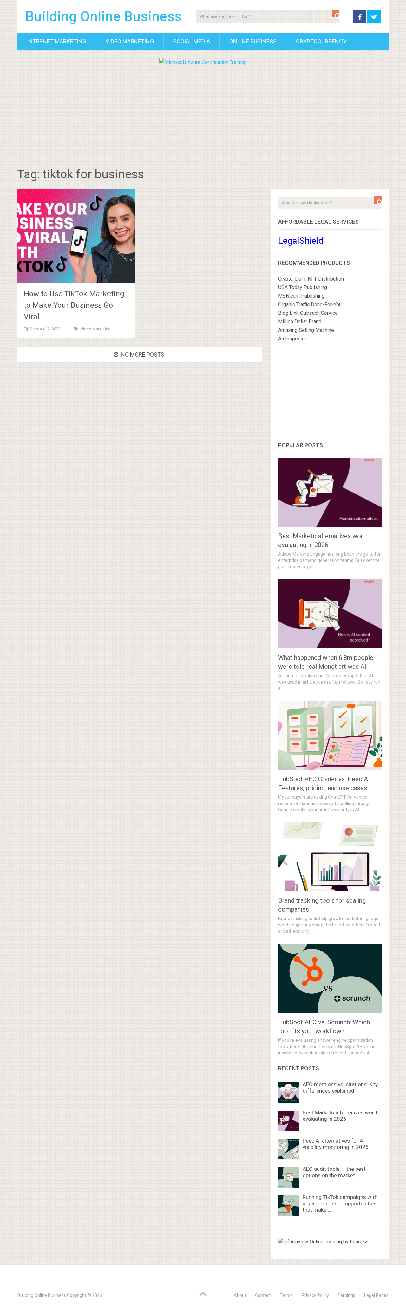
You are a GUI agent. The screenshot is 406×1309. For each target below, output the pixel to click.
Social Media (191, 41)
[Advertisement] (203, 114)
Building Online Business (103, 16)
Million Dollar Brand (299, 322)
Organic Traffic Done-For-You (310, 304)
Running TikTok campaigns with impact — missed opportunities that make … (340, 1203)
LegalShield (301, 240)
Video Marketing (130, 41)
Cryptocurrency (321, 41)
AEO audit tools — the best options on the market (334, 1172)
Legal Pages (376, 1295)
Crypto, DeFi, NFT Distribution (311, 279)
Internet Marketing (56, 41)
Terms (286, 1295)
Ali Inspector (292, 339)
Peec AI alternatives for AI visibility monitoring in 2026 (336, 1144)
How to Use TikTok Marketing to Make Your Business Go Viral (74, 305)
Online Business (253, 41)
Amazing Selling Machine (306, 330)
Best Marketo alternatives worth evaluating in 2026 (341, 1115)
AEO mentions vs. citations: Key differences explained (340, 1087)
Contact (263, 1295)
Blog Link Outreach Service (308, 313)
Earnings (346, 1295)
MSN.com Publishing (301, 296)
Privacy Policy (315, 1295)
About (240, 1295)
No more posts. (143, 354)
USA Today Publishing (302, 287)
